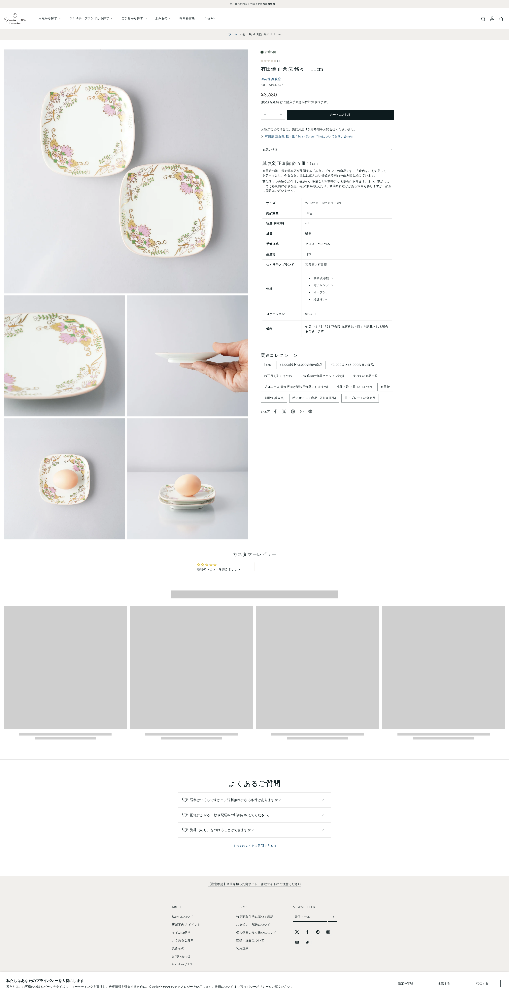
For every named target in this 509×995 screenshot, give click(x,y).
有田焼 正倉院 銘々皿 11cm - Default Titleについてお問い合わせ (309, 136)
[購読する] (332, 917)
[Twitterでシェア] (284, 411)
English (210, 18)
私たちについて (182, 917)
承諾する (444, 983)
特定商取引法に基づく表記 (254, 917)
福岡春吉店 (187, 18)
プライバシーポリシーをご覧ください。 (265, 986)
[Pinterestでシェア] (292, 411)
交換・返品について (250, 940)
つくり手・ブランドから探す (89, 18)
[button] (340, 115)
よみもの (161, 18)
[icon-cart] (500, 18)
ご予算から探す (132, 18)
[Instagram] (328, 932)
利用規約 (242, 948)
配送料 (275, 102)
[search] (483, 19)
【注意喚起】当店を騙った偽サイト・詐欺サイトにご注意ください (254, 884)
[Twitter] (297, 932)
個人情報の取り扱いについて (256, 932)
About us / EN (182, 964)
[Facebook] (307, 932)
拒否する (482, 983)
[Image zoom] (126, 171)
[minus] (265, 115)
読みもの (178, 948)
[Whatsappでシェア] (301, 411)
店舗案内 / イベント (186, 924)
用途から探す (48, 18)
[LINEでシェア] (310, 411)
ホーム (233, 34)
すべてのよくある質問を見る (253, 846)
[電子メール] (297, 942)
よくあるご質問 (182, 940)
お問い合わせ (181, 956)
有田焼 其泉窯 (271, 79)
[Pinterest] (317, 932)
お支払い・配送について (253, 924)
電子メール (302, 917)
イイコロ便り (181, 932)
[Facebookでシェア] (275, 411)
